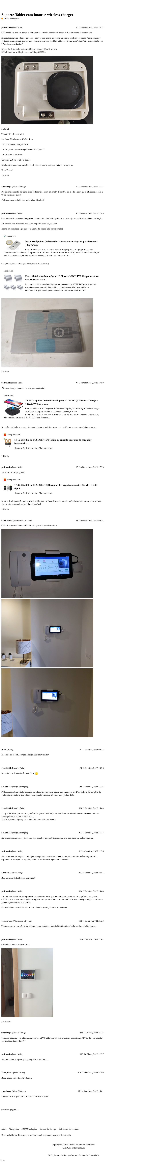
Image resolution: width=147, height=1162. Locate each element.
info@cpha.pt (78, 1148)
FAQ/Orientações (29, 1129)
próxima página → (10, 1110)
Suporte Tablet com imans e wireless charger (37, 15)
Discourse (22, 1135)
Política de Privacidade (69, 1129)
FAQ (50, 1155)
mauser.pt (11, 236)
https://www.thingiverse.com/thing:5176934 (26, 52)
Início (4, 1129)
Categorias (14, 1129)
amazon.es (8, 271)
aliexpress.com (13, 434)
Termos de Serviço (48, 1129)
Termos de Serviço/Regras (65, 1155)
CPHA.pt (66, 1148)
